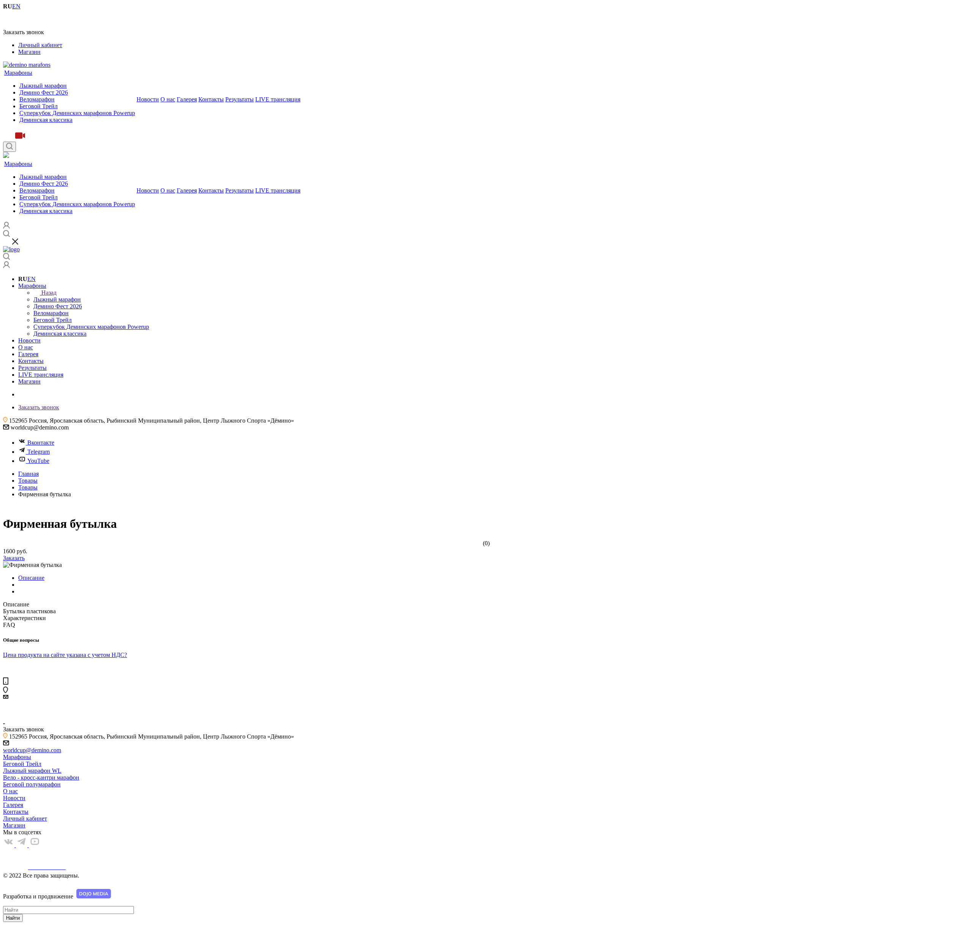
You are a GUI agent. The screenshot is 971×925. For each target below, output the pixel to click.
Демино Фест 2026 (43, 92)
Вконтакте (40, 442)
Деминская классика (45, 120)
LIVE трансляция (277, 99)
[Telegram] (22, 845)
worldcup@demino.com (32, 750)
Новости (148, 99)
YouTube (38, 461)
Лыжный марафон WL (32, 770)
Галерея (187, 99)
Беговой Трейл (38, 106)
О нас (10, 791)
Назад (49, 292)
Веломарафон (37, 99)
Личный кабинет (40, 45)
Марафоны (18, 72)
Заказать (14, 558)
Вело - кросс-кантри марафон (41, 777)
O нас (167, 99)
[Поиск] (9, 147)
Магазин (29, 52)
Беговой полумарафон (32, 784)
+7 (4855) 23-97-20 (26, 19)
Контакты (211, 99)
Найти (13, 918)
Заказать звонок (38, 407)
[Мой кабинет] (6, 266)
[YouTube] (34, 845)
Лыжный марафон (43, 85)
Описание (31, 578)
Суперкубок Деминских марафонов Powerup (77, 113)
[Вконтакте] (9, 845)
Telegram (38, 451)
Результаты (239, 99)
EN (31, 279)
